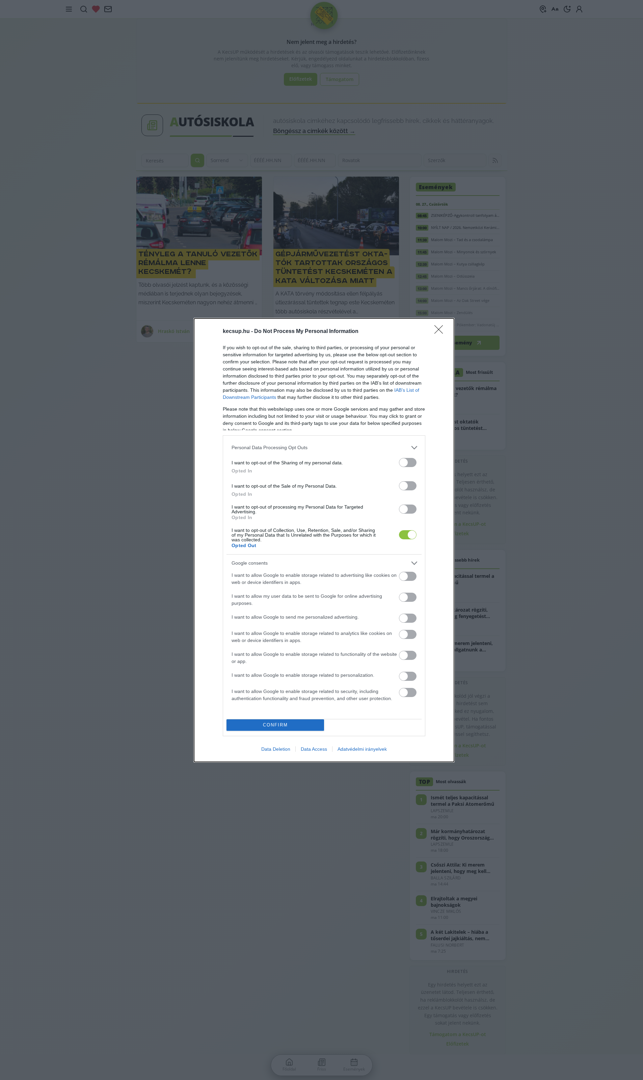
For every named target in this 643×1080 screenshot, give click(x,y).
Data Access (314, 749)
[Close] (440, 331)
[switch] (408, 462)
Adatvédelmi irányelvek (362, 749)
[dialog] (324, 540)
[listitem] (324, 447)
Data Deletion (275, 749)
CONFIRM (275, 724)
